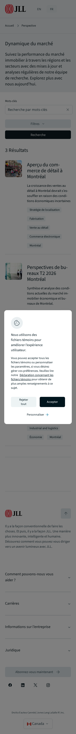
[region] (38, 367)
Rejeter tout (23, 402)
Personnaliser (38, 414)
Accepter (52, 402)
